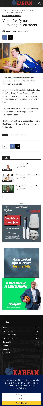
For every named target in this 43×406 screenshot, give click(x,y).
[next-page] (7, 196)
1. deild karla (7, 169)
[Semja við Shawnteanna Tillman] (8, 189)
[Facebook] (4, 37)
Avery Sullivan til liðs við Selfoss (28, 175)
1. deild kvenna (23, 10)
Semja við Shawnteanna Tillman (28, 186)
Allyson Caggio (14, 135)
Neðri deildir (12, 10)
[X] (10, 37)
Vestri (23, 135)
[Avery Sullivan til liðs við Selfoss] (8, 178)
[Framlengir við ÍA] (8, 167)
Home (4, 10)
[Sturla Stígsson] (3, 31)
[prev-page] (3, 196)
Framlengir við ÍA (22, 164)
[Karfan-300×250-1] (21, 294)
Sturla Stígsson (11, 31)
